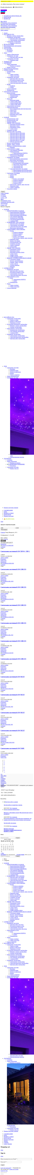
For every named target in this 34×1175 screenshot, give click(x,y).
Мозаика (12, 147)
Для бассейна (7, 47)
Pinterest (3, 13)
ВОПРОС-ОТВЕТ (9, 831)
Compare (3, 547)
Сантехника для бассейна (14, 41)
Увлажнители (10, 90)
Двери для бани (14, 74)
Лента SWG (13, 111)
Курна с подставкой (18, 178)
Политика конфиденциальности (13, 830)
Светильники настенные (13, 106)
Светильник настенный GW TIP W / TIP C (15, 551)
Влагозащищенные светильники (12, 45)
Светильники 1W (18, 166)
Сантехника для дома (13, 58)
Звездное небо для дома (16, 57)
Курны (12, 177)
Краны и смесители (15, 43)
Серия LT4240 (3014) (15, 103)
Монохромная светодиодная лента (22, 170)
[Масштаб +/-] (6, 1172)
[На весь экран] (4, 1172)
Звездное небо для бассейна (17, 38)
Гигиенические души (12, 118)
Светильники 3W (18, 167)
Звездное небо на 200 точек (17, 134)
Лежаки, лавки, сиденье (13, 144)
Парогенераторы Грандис (17, 154)
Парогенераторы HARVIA (20, 153)
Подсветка (10, 50)
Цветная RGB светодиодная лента (22, 171)
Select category (4, 30)
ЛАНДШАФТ (7, 63)
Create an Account (13, 1169)
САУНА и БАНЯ (8, 70)
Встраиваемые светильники (20, 163)
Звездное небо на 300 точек (17, 136)
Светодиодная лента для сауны (18, 83)
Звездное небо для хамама (14, 131)
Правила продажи (9, 828)
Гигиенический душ (12, 120)
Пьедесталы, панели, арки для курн (19, 184)
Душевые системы (12, 130)
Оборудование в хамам (13, 148)
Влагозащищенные (15, 94)
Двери (8, 73)
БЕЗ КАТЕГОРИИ (9, 44)
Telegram (3, 11)
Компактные (13, 97)
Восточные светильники (16, 160)
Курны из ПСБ (17, 183)
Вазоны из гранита (15, 66)
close (2, 521)
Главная (3, 532)
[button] (3, 559)
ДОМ (5, 53)
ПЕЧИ (8, 84)
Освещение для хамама (13, 157)
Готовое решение (11, 121)
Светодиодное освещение (11, 91)
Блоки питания (11, 93)
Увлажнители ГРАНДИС (17, 156)
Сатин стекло (13, 128)
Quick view (3, 560)
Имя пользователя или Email (9, 1159)
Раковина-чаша (14, 60)
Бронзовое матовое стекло (17, 124)
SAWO (12, 87)
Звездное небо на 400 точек (17, 137)
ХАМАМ (6, 117)
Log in (2, 1165)
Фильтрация (4, 529)
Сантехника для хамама (13, 173)
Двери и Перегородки (13, 54)
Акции (6, 33)
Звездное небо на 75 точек (17, 140)
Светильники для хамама (17, 161)
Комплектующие (14, 100)
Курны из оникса (18, 181)
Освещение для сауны (13, 77)
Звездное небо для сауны (16, 78)
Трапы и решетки (15, 187)
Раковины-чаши (14, 186)
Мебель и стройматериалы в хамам (16, 146)
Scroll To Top (4, 1170)
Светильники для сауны (16, 81)
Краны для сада (11, 67)
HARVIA (12, 86)
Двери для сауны (14, 76)
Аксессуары (13, 174)
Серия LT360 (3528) (15, 101)
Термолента (13, 116)
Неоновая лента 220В (16, 114)
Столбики (9, 51)
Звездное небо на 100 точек (17, 133)
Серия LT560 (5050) (15, 104)
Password (3, 1162)
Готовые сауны (11, 71)
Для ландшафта (8, 48)
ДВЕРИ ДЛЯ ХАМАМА (13, 123)
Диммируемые (14, 96)
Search (3, 191)
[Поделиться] (2, 1172)
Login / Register (8, 1144)
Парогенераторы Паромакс (11, 68)
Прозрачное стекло (15, 127)
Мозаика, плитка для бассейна (15, 35)
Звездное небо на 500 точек (17, 138)
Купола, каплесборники (13, 143)
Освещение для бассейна (13, 37)
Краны (12, 176)
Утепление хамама (12, 188)
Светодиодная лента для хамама (18, 168)
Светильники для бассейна (17, 40)
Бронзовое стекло (15, 126)
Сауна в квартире (11, 88)
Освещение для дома (12, 55)
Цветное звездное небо (16, 141)
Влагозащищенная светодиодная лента (20, 108)
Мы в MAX (4, 10)
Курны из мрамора (18, 180)
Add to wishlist (4, 557)
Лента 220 (9, 98)
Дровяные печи (8, 61)
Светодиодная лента (12, 107)
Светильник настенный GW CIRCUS (13, 569)
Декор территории (12, 64)
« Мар (2, 853)
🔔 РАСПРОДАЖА (9, 519)
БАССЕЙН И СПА (9, 34)
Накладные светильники (20, 164)
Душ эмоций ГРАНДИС (16, 150)
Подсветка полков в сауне (17, 80)
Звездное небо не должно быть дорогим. (13, 805)
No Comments (13, 808)
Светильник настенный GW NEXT (13, 677)
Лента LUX (13, 110)
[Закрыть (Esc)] (1, 1172)
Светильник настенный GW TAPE (12, 748)
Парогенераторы (14, 151)
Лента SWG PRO (14, 113)
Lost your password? (6, 1168)
